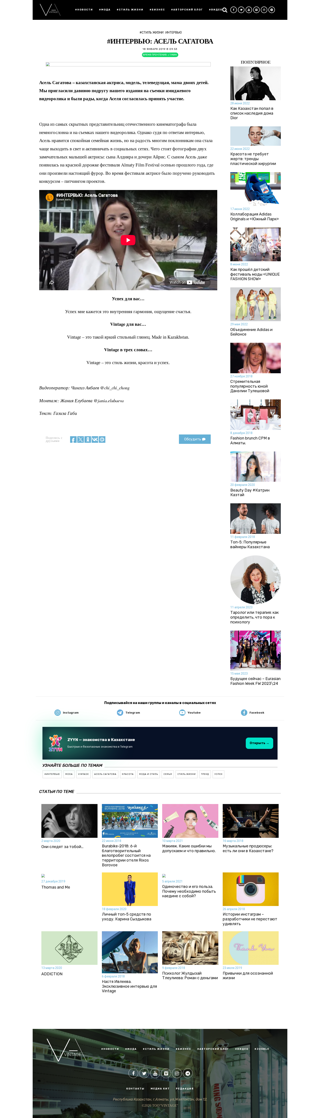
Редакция (185, 1088)
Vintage (83, 774)
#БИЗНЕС (183, 1049)
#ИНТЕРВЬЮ (52, 774)
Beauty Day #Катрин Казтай (249, 492)
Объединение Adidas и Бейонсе (251, 332)
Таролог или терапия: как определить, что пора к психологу (254, 617)
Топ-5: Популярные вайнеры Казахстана (250, 544)
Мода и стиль (148, 774)
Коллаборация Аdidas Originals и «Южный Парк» (254, 216)
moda (69, 774)
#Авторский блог (187, 9)
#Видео (215, 9)
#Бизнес (157, 9)
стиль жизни (186, 774)
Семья (167, 774)
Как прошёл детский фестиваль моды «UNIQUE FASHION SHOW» (255, 274)
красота (128, 774)
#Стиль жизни (130, 9)
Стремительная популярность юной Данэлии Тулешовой (249, 386)
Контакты (135, 1088)
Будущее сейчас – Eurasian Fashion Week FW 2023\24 (255, 681)
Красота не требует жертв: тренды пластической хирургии (253, 159)
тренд (205, 774)
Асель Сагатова (105, 774)
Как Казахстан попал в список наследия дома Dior (251, 113)
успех (218, 774)
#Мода (105, 9)
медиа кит (160, 1088)
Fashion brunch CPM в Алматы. (250, 440)
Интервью (173, 32)
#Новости (84, 9)
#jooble (261, 1049)
